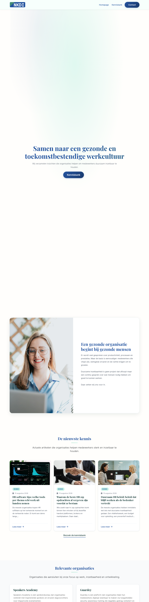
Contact (132, 5)
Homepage (104, 5)
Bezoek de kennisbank (74, 535)
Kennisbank (117, 5)
